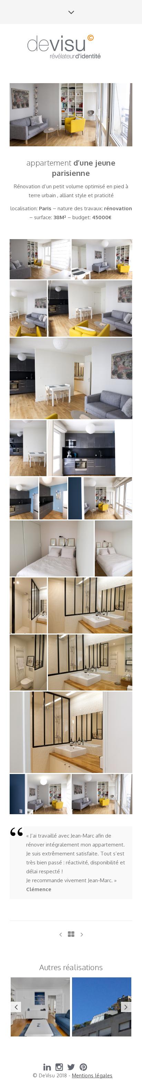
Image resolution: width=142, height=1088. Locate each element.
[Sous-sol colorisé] (82, 934)
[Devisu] (71, 48)
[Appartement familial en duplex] (60, 934)
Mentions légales (92, 1075)
